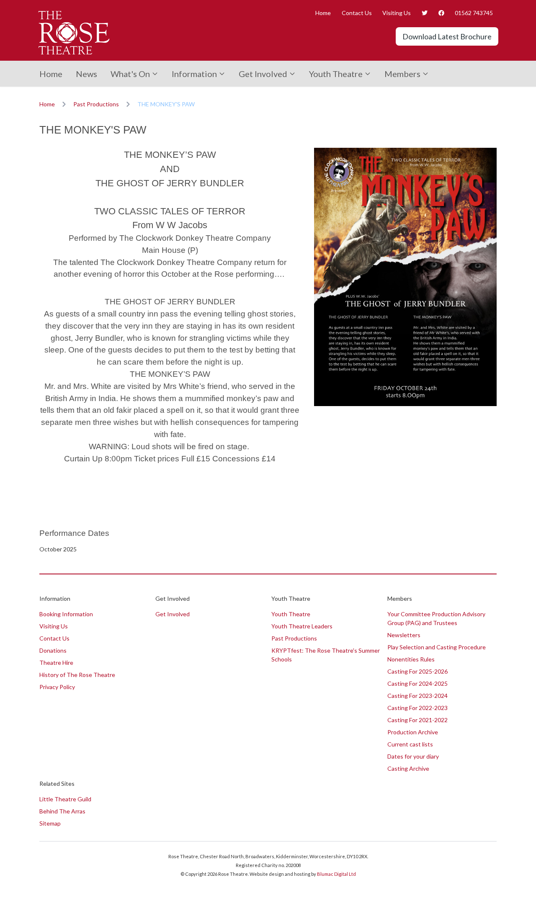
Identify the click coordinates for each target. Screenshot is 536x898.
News (86, 74)
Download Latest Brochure (447, 36)
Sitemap (50, 823)
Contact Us (357, 12)
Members (402, 74)
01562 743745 (474, 12)
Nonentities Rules (411, 659)
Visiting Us (396, 12)
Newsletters (403, 634)
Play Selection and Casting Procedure (436, 647)
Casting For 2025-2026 (417, 671)
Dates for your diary (413, 756)
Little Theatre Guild (65, 799)
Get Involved (263, 74)
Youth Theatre (336, 74)
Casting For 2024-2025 (417, 683)
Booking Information (66, 614)
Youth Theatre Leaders (301, 626)
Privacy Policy (57, 686)
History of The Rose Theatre (77, 674)
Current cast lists (410, 744)
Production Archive (412, 732)
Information (194, 74)
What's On (130, 74)
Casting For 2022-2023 (417, 707)
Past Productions (96, 104)
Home (323, 12)
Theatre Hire (56, 662)
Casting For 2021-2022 (417, 719)
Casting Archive (408, 768)
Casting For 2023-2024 (417, 695)
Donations (53, 650)
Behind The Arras (62, 811)
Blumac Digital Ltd (336, 874)
